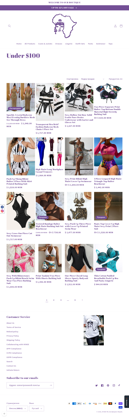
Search (9, 361)
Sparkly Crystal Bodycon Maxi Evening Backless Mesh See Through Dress (21, 117)
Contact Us (11, 366)
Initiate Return (13, 370)
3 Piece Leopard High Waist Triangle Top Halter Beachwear (108, 181)
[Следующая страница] (82, 300)
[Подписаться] (51, 385)
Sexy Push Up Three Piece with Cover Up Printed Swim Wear (78, 226)
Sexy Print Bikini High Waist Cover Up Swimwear (78, 180)
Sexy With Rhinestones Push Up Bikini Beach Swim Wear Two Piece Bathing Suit (20, 279)
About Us (10, 323)
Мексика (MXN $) (16, 408)
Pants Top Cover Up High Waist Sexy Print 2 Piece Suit (106, 226)
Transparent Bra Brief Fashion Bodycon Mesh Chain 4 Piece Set (47, 127)
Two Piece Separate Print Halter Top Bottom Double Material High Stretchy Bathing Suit (107, 111)
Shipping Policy (13, 340)
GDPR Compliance (14, 357)
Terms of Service (14, 327)
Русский (35, 408)
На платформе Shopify (114, 412)
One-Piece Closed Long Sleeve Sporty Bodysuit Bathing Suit (76, 278)
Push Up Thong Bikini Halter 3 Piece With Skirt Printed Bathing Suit (19, 181)
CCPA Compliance (14, 353)
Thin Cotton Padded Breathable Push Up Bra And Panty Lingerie (106, 278)
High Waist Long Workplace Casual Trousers (49, 170)
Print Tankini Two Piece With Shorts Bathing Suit (48, 277)
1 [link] (46, 300)
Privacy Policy (13, 336)
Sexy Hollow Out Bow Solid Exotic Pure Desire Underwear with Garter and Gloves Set (79, 119)
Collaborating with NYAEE (18, 344)
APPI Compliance (14, 348)
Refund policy (12, 331)
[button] (9, 26)
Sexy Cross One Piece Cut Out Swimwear (19, 234)
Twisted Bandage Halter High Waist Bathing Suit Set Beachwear (49, 226)
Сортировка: (73, 79)
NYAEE (104, 412)
